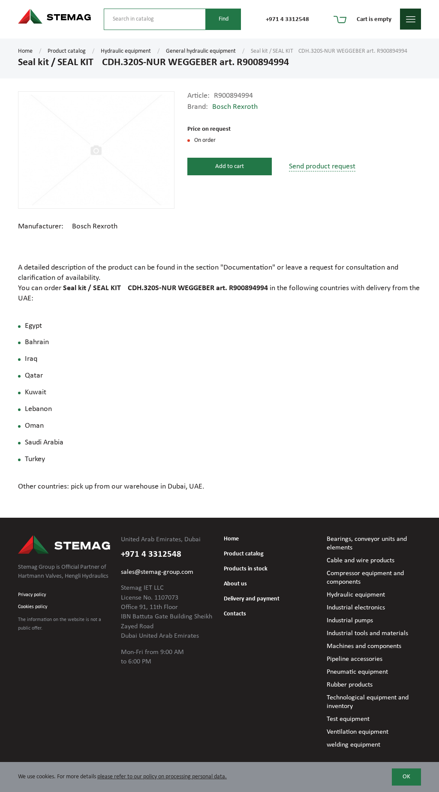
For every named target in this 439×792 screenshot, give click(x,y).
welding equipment (353, 744)
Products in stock (246, 569)
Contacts (235, 614)
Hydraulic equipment (126, 51)
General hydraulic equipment (201, 51)
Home (25, 51)
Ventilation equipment (357, 732)
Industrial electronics (356, 607)
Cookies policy (32, 606)
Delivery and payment (252, 599)
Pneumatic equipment (357, 672)
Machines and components (364, 646)
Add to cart (229, 166)
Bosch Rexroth (235, 107)
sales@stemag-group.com (157, 572)
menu (410, 19)
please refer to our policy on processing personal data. (162, 777)
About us (235, 584)
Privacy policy (32, 594)
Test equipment (348, 719)
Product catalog (67, 51)
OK (406, 777)
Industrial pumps (350, 620)
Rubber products (350, 684)
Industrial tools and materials (367, 633)
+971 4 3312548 (287, 19)
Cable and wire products (360, 560)
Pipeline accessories (354, 659)
